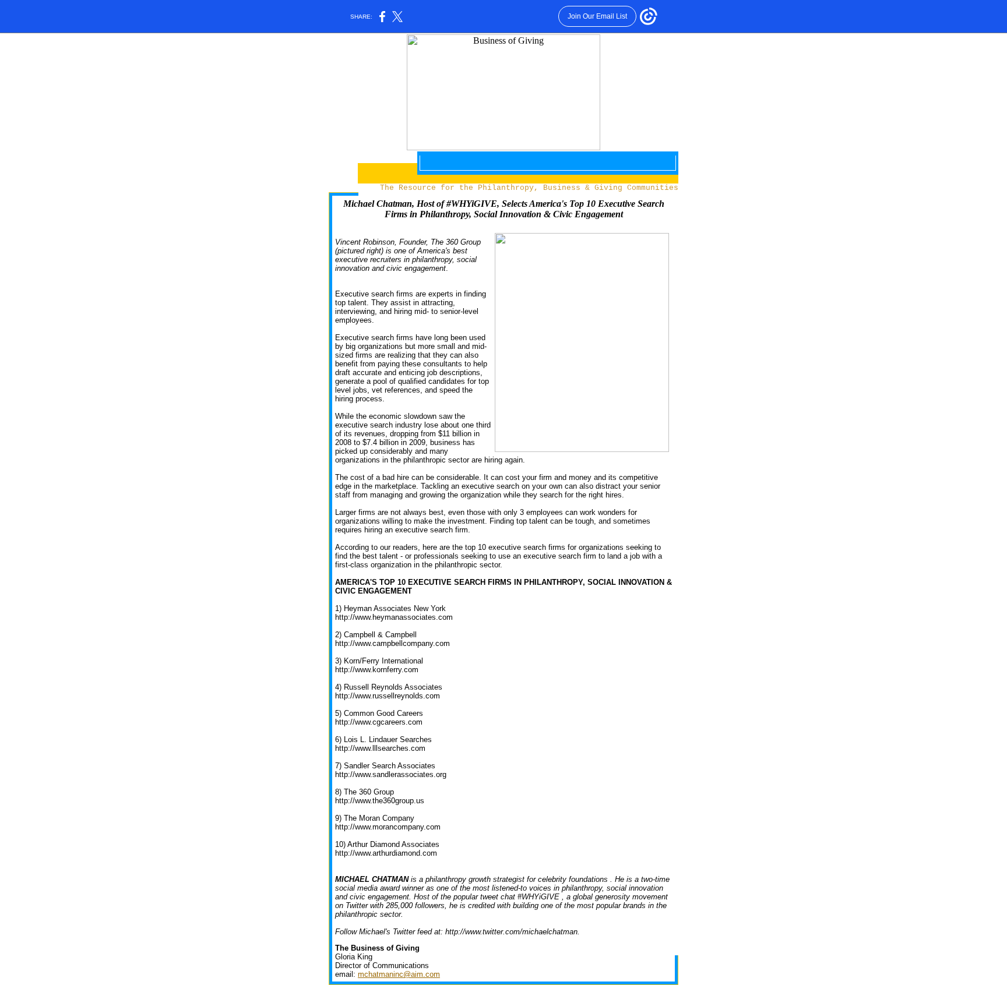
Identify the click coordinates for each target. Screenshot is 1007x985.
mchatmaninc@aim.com (399, 974)
